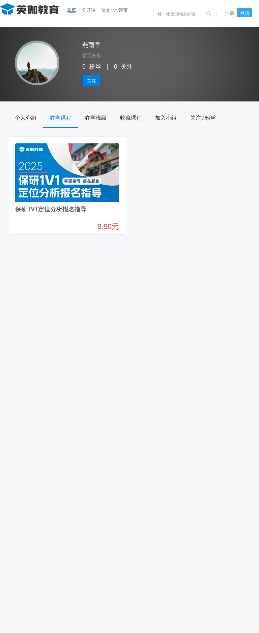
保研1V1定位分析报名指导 (51, 209)
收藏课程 (131, 117)
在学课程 (60, 117)
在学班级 (96, 117)
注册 (229, 12)
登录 (245, 12)
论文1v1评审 (114, 9)
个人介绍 (25, 117)
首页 (71, 9)
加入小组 (166, 117)
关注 (91, 80)
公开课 (89, 9)
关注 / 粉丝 (203, 117)
